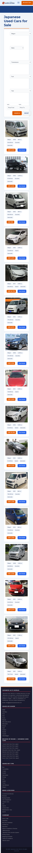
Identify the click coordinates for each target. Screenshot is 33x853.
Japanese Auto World (8, 3)
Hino (3, 715)
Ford (3, 713)
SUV (3, 779)
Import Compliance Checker (9, 828)
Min (8, 104)
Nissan (4, 725)
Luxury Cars (5, 807)
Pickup (4, 777)
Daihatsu (4, 712)
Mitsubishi (5, 723)
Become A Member (7, 822)
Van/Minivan (5, 785)
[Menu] (18, 3)
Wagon (4, 787)
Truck (3, 783)
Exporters (4, 826)
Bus (3, 767)
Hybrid (4, 805)
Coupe (4, 771)
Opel (3, 727)
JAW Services (6, 830)
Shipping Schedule (7, 836)
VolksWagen (5, 735)
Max (20, 104)
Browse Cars (27, 2)
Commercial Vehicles (8, 793)
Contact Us (5, 824)
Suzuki (4, 731)
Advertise (4, 820)
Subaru (4, 729)
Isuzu (3, 717)
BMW (3, 709)
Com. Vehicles (20, 8)
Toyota (4, 733)
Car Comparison (6, 799)
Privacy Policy (6, 834)
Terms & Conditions (7, 838)
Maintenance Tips (7, 809)
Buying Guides (6, 797)
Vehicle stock (5, 840)
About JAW (5, 818)
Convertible (5, 769)
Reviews (9, 8)
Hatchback (5, 775)
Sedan (4, 781)
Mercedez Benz (6, 721)
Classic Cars (5, 801)
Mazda (4, 719)
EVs (3, 803)
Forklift (4, 773)
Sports (4, 811)
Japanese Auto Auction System (10, 832)
